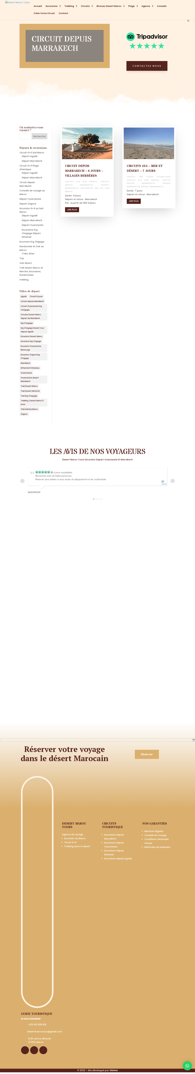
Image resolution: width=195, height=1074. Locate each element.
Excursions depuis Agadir (118, 858)
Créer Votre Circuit (44, 13)
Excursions (52, 6)
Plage (131, 6)
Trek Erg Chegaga (29, 396)
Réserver (147, 754)
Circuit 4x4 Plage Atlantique (148, 176)
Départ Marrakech (32, 160)
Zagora (24, 414)
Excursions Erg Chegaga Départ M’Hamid (31, 233)
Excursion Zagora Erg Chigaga (30, 356)
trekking (24, 279)
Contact (63, 13)
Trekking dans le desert (77, 846)
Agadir (24, 296)
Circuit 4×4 (70, 842)
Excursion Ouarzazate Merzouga (31, 348)
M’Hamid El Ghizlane (30, 368)
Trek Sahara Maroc (29, 409)
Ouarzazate (26, 373)
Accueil (38, 6)
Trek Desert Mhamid (30, 391)
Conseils (162, 6)
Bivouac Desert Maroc (109, 6)
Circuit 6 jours (36, 296)
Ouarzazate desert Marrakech (30, 379)
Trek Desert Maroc (29, 386)
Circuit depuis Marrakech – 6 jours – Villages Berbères (84, 171)
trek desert (26, 263)
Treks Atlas (28, 253)
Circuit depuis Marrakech (32, 301)
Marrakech (25, 363)
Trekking (69, 6)
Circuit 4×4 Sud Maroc (32, 152)
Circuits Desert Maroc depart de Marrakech (31, 316)
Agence (146, 6)
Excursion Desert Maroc (31, 336)
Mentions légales (153, 831)
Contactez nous (147, 66)
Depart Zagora (28, 203)
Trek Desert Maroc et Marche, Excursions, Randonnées (31, 271)
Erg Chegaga (27, 323)
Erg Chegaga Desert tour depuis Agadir (32, 330)
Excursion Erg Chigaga (32, 241)
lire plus (72, 209)
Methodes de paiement (157, 847)
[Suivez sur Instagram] (34, 1050)
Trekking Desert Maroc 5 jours (32, 402)
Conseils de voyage (155, 835)
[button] (187, 1065)
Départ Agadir (30, 156)
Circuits (85, 6)
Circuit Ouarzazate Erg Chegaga (31, 308)
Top (22, 258)
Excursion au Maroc (75, 838)
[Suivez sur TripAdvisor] (43, 1050)
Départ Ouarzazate (30, 198)
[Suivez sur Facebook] (25, 1050)
